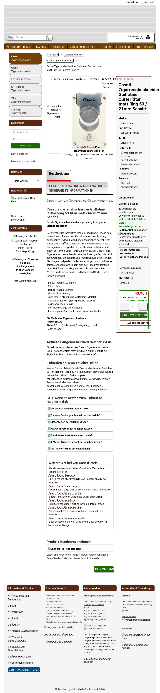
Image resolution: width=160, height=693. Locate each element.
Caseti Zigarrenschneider (21, 58)
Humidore (58, 47)
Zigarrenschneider (82, 47)
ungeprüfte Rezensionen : (66, 548)
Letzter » (93, 79)
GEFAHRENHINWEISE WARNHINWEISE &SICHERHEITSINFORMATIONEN (77, 188)
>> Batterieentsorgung (19, 656)
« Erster (55, 79)
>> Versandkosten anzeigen (136, 619)
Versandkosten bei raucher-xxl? (69, 408)
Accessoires (145, 47)
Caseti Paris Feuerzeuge (63, 486)
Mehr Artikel (18, 219)
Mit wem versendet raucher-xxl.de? (71, 428)
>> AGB (12, 605)
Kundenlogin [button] (131, 2)
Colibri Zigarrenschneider (21, 69)
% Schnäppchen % (18, 47)
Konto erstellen (19, 153)
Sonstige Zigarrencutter (19, 111)
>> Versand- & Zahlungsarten (23, 630)
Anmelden (25, 145)
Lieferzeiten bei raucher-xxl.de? (69, 422)
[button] (56, 86)
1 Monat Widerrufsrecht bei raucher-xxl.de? (76, 442)
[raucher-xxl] (80, 18)
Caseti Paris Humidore (61, 500)
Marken (41, 47)
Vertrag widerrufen (24, 669)
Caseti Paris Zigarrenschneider (66, 518)
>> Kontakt (13, 618)
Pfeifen (106, 47)
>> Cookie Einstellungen (20, 662)
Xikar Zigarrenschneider (21, 100)
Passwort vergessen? (23, 161)
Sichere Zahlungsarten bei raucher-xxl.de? (76, 415)
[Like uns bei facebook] (59, 641)
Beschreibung (59, 173)
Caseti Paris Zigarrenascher (65, 507)
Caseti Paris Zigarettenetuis (65, 493)
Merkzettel (148, 2)
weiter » (80, 79)
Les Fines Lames (20, 79)
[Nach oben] (151, 688)
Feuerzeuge (123, 47)
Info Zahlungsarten (25, 280)
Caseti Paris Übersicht (61, 475)
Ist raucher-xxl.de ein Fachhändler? (71, 448)
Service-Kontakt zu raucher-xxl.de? (71, 435)
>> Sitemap (14, 624)
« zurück (68, 79)
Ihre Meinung (104, 568)
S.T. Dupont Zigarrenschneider (21, 88)
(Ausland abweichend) (130, 164)
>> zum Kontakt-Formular (58, 634)
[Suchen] (49, 37)
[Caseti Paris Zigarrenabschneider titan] (89, 120)
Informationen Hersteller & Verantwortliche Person (134, 254)
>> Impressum (15, 611)
